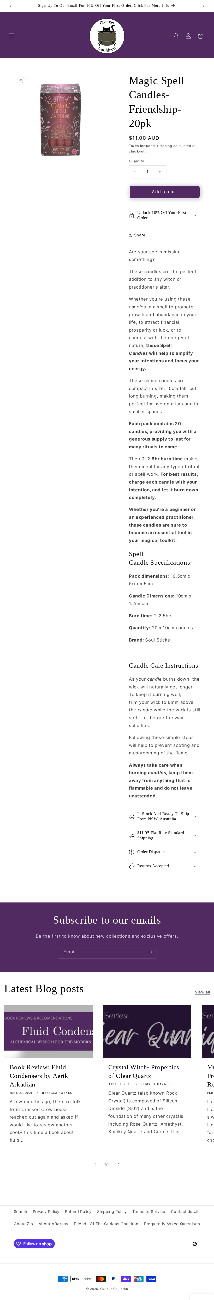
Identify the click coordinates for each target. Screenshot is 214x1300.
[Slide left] (95, 1164)
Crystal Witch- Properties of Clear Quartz (143, 1071)
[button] (11, 36)
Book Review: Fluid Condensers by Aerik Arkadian (39, 1076)
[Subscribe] (150, 952)
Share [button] (139, 235)
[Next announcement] (203, 5)
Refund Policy (78, 1211)
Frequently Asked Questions (172, 1224)
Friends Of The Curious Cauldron (106, 1224)
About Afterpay (53, 1224)
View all (202, 992)
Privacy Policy (46, 1211)
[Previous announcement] (10, 5)
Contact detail (184, 1211)
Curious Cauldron (114, 1289)
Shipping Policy (112, 1211)
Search (20, 1211)
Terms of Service (148, 1211)
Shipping (164, 146)
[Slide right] (118, 1164)
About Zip (23, 1224)
